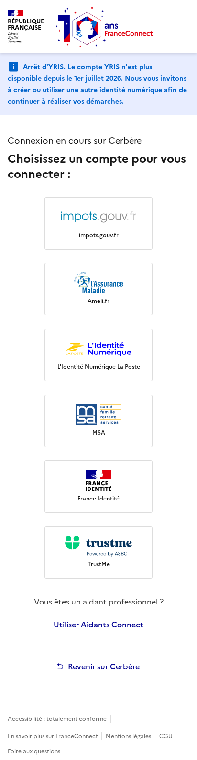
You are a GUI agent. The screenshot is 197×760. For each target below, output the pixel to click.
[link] (98, 223)
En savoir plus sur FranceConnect (53, 736)
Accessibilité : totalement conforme (57, 719)
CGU (166, 736)
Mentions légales (128, 736)
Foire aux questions (34, 751)
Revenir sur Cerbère (104, 666)
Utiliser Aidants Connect (98, 624)
